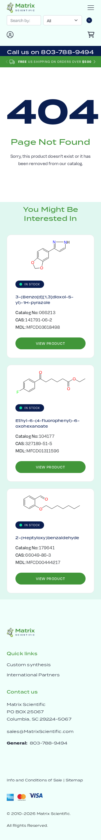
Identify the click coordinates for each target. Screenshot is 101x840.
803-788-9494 (49, 743)
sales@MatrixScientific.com (40, 731)
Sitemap (74, 780)
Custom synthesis (29, 664)
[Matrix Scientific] (21, 7)
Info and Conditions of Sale (34, 780)
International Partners (33, 674)
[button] (94, 61)
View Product (50, 343)
